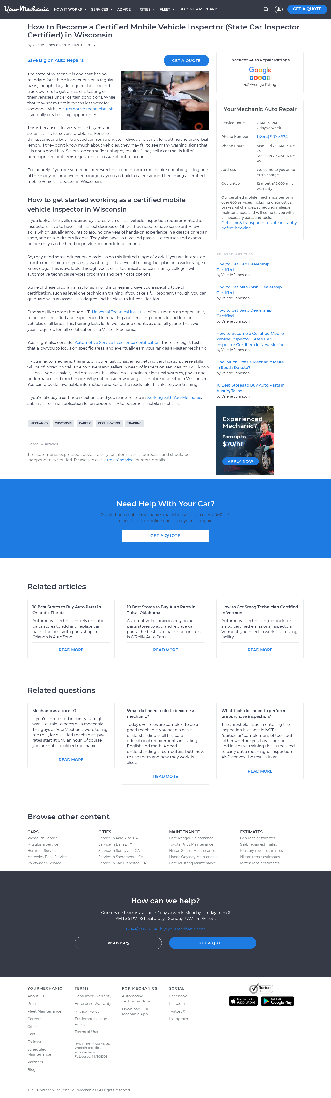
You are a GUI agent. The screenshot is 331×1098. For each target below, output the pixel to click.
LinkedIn (177, 1003)
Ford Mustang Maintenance (192, 863)
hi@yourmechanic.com (182, 929)
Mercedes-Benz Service (47, 857)
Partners (35, 1062)
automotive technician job (88, 109)
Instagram (178, 1019)
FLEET (165, 9)
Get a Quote (186, 60)
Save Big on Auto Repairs (55, 60)
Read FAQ (118, 943)
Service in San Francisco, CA (122, 863)
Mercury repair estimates (261, 850)
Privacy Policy (87, 1011)
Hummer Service (41, 850)
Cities (145, 9)
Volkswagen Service (44, 863)
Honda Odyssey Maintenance (193, 857)
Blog (31, 1069)
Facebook (178, 996)
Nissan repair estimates (260, 857)
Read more (71, 650)
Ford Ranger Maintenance (191, 838)
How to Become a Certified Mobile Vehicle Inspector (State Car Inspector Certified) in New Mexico (250, 339)
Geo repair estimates (258, 838)
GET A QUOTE (307, 9)
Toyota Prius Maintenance (191, 844)
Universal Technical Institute (119, 312)
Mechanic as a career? (54, 710)
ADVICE (124, 9)
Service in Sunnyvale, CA (119, 850)
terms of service (118, 460)
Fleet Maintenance (44, 1011)
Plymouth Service (42, 838)
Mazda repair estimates (260, 863)
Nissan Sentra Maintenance (192, 850)
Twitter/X (177, 1011)
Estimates (36, 1041)
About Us (35, 996)
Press (32, 1003)
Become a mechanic (198, 9)
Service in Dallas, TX (115, 844)
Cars (31, 1034)
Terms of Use (86, 1031)
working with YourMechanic (174, 397)
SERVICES (99, 9)
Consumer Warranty (93, 996)
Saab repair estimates (258, 844)
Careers (34, 1019)
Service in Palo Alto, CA (118, 838)
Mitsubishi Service (42, 844)
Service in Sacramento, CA (120, 857)
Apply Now (240, 461)
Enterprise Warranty (93, 1003)
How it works (68, 9)
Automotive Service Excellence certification (117, 342)
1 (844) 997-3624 (272, 136)
